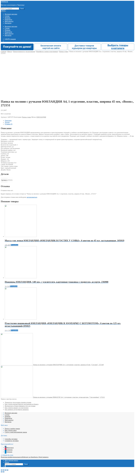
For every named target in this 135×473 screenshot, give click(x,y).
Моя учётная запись (11, 460)
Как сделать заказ (11, 430)
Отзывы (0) (8, 124)
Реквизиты (8, 19)
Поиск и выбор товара (12, 428)
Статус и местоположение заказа (16, 432)
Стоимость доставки (12, 441)
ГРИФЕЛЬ (4, 1)
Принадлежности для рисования (24, 51)
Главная (3, 51)
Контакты (8, 23)
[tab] (69, 120)
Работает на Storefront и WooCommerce (35, 457)
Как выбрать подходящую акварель (17, 409)
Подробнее (14, 245)
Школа (9, 51)
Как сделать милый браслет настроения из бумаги (21, 404)
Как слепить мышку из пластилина (16, 408)
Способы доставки (11, 439)
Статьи (7, 16)
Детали (7, 122)
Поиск (22, 8)
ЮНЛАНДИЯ (41, 117)
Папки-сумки (63, 51)
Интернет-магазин (11, 14)
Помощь (7, 18)
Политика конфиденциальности (11, 457)
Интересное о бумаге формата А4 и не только (20, 406)
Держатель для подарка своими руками (18, 402)
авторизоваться (32, 197)
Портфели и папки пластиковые (47, 51)
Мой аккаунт (9, 21)
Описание (8, 120)
